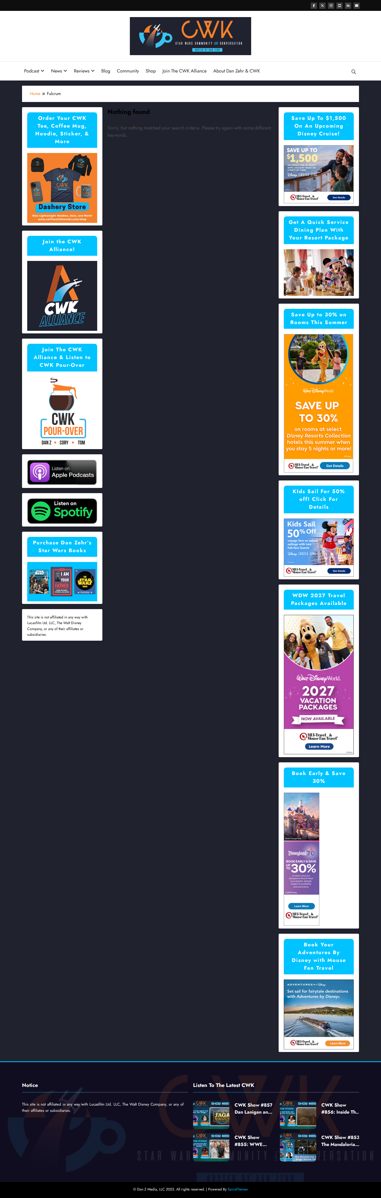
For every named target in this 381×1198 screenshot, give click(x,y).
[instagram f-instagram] (331, 6)
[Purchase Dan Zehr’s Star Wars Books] (62, 581)
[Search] (353, 71)
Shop (151, 71)
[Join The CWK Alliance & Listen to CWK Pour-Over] (62, 411)
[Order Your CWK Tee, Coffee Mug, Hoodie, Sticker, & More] (62, 187)
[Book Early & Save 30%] (302, 859)
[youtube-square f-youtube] (339, 6)
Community (128, 71)
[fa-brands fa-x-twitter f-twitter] (322, 6)
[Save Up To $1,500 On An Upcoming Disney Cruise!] (319, 174)
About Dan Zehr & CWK (236, 71)
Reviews (81, 71)
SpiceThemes (238, 1189)
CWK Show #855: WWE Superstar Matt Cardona (250, 1141)
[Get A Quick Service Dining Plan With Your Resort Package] (319, 272)
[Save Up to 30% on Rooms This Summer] (318, 403)
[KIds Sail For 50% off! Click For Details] (319, 547)
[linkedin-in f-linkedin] (348, 6)
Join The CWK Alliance (185, 71)
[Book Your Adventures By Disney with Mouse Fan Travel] (319, 1014)
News (56, 71)
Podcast (31, 71)
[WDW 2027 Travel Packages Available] (319, 684)
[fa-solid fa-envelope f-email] (357, 6)
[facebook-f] (314, 6)
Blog (105, 71)
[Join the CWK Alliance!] (62, 295)
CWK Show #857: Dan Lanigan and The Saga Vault (254, 1109)
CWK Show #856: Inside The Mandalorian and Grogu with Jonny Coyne (340, 1109)
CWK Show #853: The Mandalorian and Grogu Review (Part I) (341, 1141)
